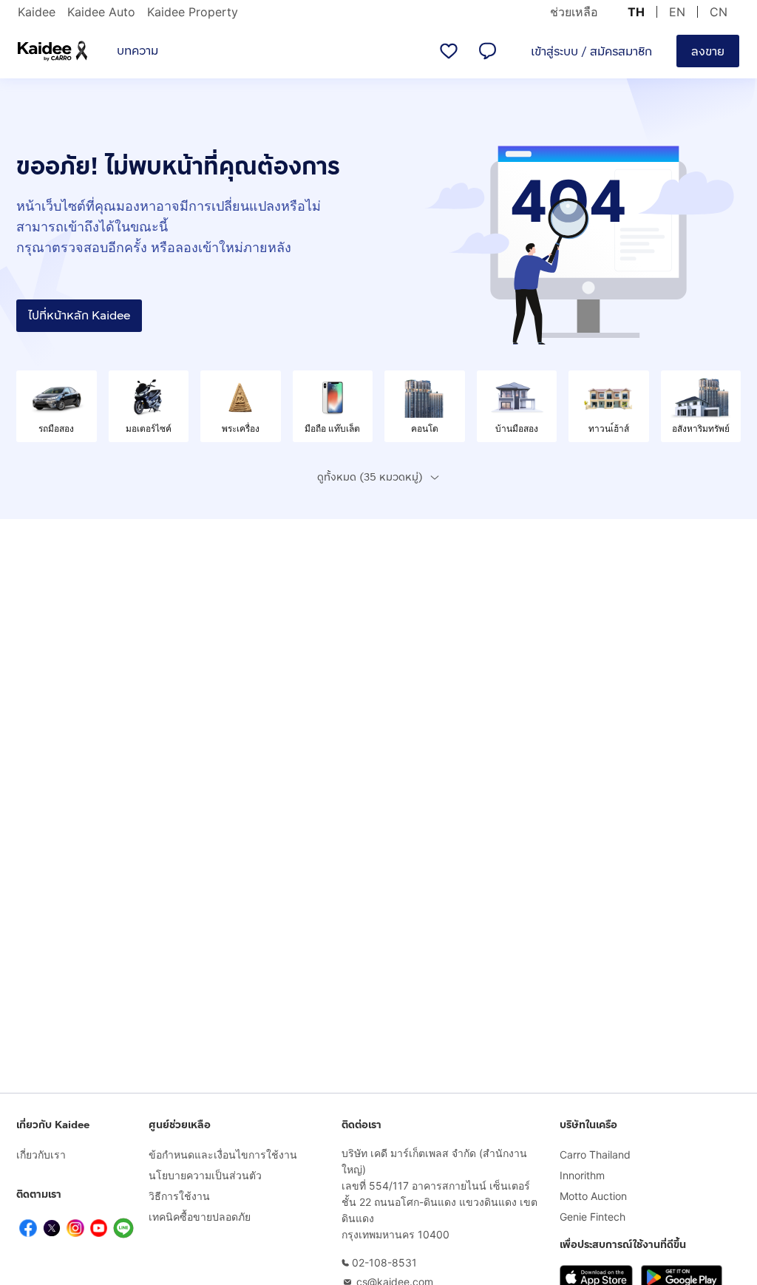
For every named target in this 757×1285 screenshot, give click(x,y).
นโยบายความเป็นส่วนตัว (205, 1175)
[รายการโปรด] (448, 51)
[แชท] (487, 51)
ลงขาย (707, 51)
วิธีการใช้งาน (179, 1196)
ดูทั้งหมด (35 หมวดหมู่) (370, 477)
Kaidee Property (192, 11)
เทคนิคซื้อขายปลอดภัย (200, 1216)
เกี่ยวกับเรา (41, 1154)
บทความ (137, 50)
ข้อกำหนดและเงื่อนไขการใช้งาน (223, 1154)
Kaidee (36, 11)
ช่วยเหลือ (574, 11)
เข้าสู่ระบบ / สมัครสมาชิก (591, 51)
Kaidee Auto (101, 11)
